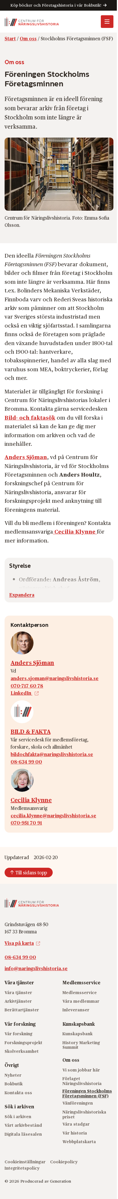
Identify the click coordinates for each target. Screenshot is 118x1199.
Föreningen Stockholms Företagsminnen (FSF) (87, 1093)
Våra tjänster (18, 992)
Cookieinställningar (25, 1161)
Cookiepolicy (64, 1161)
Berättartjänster (22, 1009)
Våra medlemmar (80, 1001)
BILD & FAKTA (30, 731)
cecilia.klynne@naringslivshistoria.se (53, 815)
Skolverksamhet (22, 1051)
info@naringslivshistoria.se (36, 968)
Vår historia (74, 1133)
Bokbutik (14, 1083)
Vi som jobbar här (81, 1069)
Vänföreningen (77, 1103)
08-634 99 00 (26, 761)
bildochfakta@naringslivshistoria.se (52, 754)
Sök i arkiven (18, 1116)
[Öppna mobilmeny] (107, 21)
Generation (60, 1181)
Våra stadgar (76, 1124)
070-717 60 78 (27, 685)
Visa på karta (19, 943)
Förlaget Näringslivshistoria (82, 1081)
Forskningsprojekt (23, 1042)
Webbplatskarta (79, 1141)
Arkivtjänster (18, 1001)
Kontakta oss (18, 1092)
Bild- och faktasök (30, 417)
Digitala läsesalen (23, 1134)
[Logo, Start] (32, 21)
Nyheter (13, 1075)
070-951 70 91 (26, 822)
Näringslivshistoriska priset (84, 1114)
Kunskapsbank (77, 1033)
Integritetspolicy (22, 1168)
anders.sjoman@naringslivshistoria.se (55, 678)
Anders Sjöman (32, 662)
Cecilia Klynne (31, 799)
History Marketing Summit (81, 1045)
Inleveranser (75, 1009)
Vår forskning (18, 1033)
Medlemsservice (79, 992)
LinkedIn (21, 693)
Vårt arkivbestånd (23, 1125)
